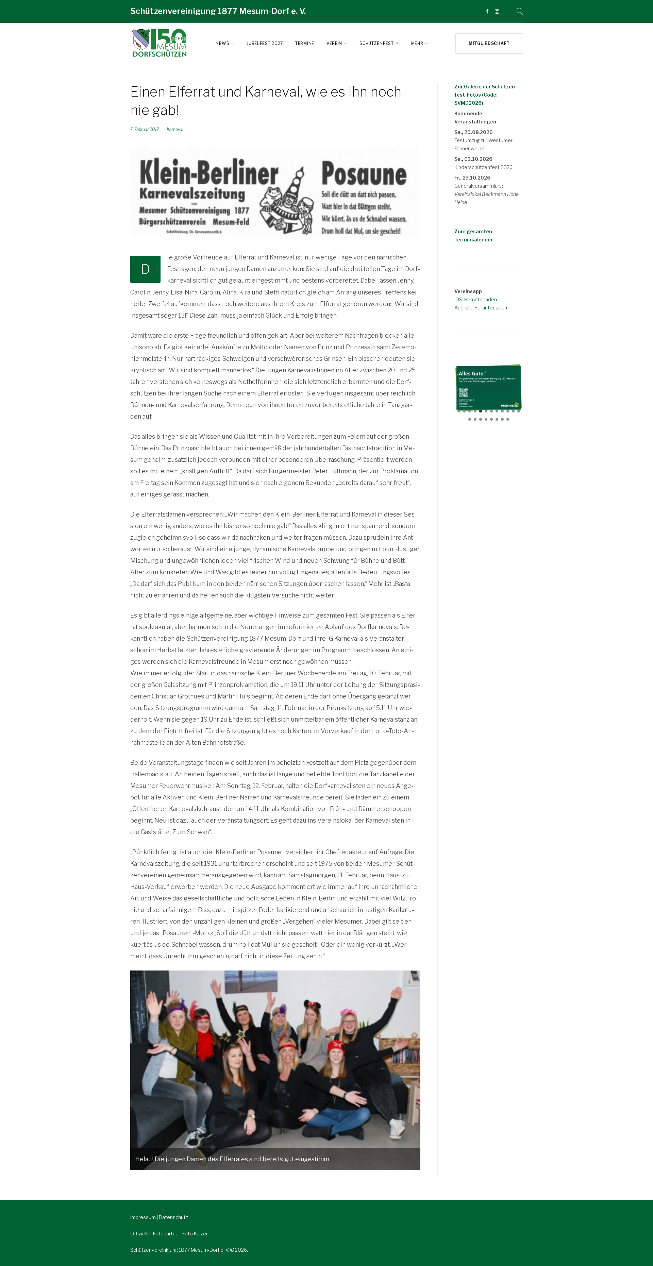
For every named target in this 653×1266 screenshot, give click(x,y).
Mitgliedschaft (489, 43)
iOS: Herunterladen (475, 299)
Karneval (175, 129)
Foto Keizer (195, 1233)
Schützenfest (376, 43)
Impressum (143, 1217)
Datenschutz (173, 1217)
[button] (458, 411)
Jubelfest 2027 (265, 43)
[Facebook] (487, 12)
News (222, 43)
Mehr (417, 43)
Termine (304, 43)
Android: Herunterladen (480, 307)
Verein (334, 43)
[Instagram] (497, 12)
